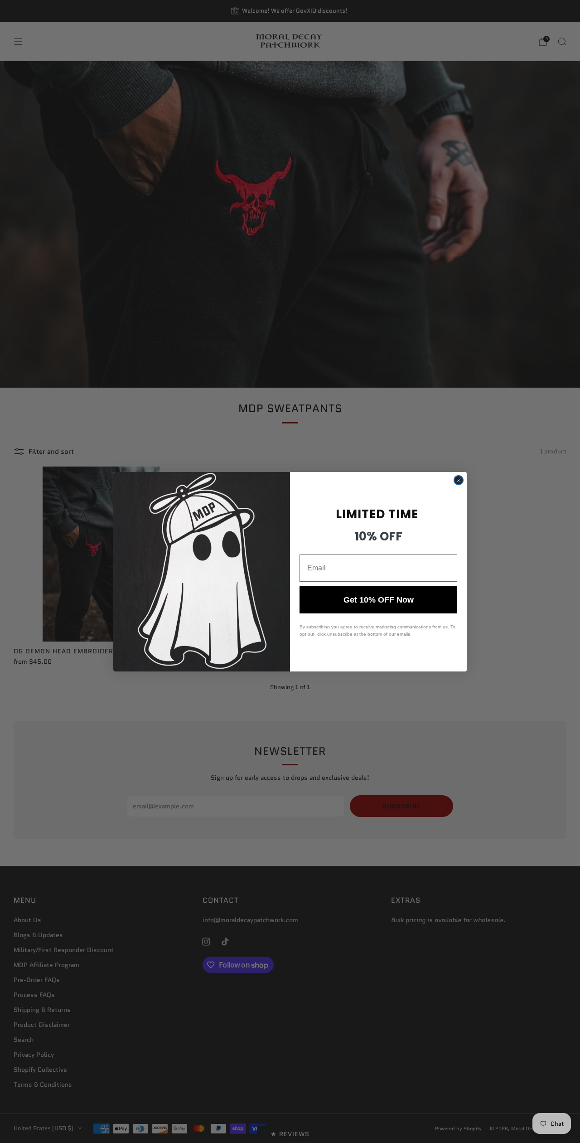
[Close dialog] (458, 480)
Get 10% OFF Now (378, 599)
